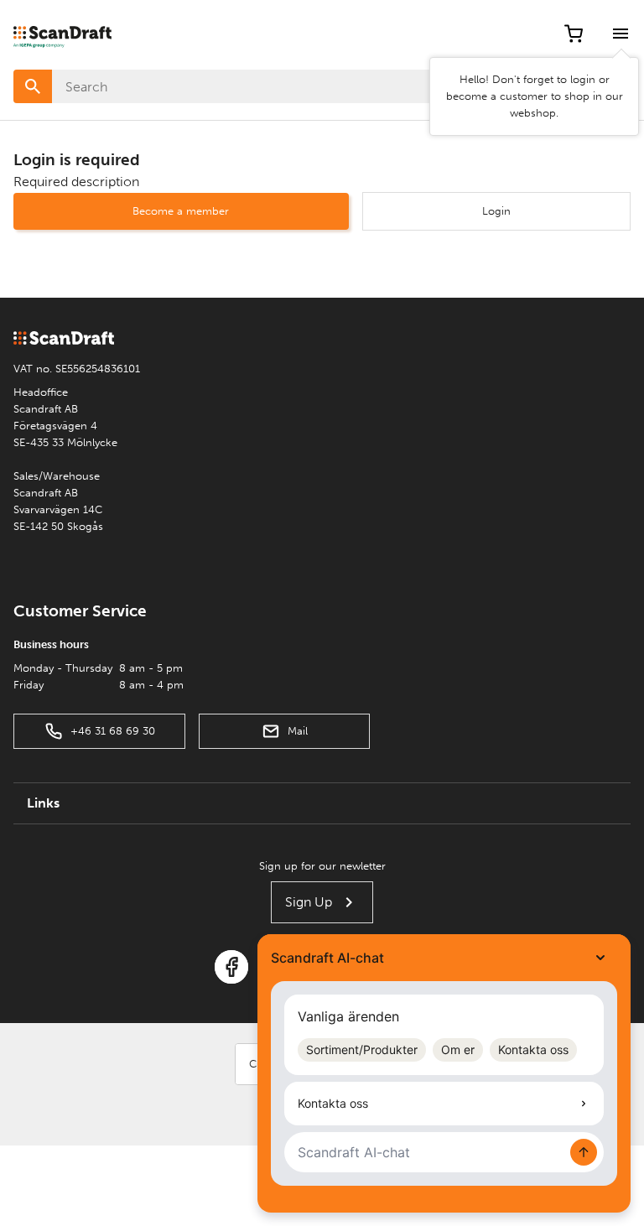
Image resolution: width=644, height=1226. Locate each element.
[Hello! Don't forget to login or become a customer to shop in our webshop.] (620, 33)
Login (496, 211)
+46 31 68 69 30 (112, 731)
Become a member (180, 211)
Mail (298, 731)
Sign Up (308, 902)
